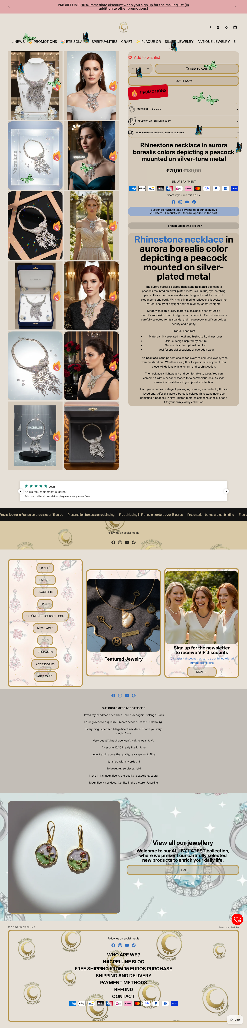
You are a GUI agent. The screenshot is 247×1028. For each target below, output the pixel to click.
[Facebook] (173, 202)
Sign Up (201, 671)
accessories (45, 664)
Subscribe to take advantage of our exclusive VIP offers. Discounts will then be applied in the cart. (184, 211)
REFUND (123, 989)
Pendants (45, 652)
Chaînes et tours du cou (45, 616)
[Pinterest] (194, 202)
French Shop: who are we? (185, 225)
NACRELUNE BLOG (123, 962)
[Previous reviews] (20, 491)
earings (45, 580)
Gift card (45, 676)
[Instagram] (180, 202)
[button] (123, 491)
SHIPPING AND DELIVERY (123, 975)
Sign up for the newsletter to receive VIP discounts (202, 650)
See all (183, 870)
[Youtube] (187, 202)
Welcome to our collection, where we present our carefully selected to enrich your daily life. (182, 855)
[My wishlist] (226, 27)
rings (45, 568)
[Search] (210, 27)
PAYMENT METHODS (123, 982)
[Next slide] (235, 7)
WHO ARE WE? (123, 955)
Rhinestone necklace (179, 239)
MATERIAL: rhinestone (149, 109)
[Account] (218, 27)
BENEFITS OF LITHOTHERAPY (154, 121)
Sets (45, 640)
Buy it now (183, 80)
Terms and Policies (229, 927)
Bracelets (45, 591)
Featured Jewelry (123, 659)
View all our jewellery (183, 842)
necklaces (45, 628)
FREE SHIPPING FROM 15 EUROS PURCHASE (123, 968)
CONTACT (123, 996)
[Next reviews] (226, 491)
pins (45, 604)
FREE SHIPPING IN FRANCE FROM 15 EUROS (160, 132)
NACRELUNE (27, 927)
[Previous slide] (9, 7)
